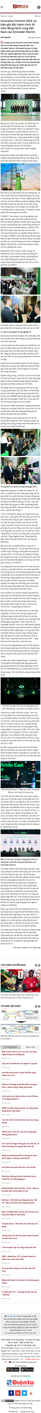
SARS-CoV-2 (22, 1330)
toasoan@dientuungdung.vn (26, 1362)
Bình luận (30, 1047)
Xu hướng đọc (10, 1047)
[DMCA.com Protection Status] (7, 1400)
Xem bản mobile (21, 1366)
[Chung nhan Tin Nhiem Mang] (20, 1407)
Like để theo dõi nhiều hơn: (20, 1376)
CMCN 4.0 (20, 1333)
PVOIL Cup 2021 (30, 1333)
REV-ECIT (19, 2)
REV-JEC (29, 2)
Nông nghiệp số (18, 1327)
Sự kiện (10, 16)
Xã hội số (4, 16)
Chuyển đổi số (12, 1319)
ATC (11, 2)
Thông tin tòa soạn (27, 1411)
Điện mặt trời (23, 1319)
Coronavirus (11, 1333)
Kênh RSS (14, 1411)
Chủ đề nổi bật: (12, 1316)
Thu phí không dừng (15, 1324)
